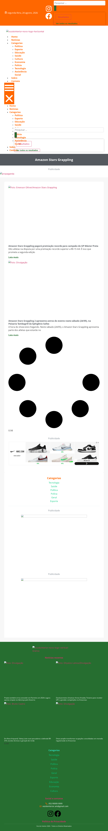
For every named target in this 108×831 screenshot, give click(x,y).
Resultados (63, 17)
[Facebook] (48, 16)
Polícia (18, 65)
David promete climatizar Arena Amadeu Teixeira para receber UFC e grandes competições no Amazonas (79, 699)
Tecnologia (20, 68)
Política (19, 46)
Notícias (15, 39)
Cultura (19, 58)
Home (14, 36)
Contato (15, 81)
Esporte (19, 49)
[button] (9, 93)
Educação (20, 52)
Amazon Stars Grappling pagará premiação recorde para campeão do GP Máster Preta (53, 246)
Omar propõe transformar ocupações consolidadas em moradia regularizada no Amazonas (79, 739)
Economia (20, 62)
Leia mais (13, 257)
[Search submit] (55, 8)
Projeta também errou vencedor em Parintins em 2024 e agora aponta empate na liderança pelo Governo (27, 699)
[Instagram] (48, 8)
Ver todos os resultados (66, 23)
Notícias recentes (54, 657)
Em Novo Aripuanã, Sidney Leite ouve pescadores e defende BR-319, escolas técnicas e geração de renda (27, 739)
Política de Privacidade (54, 821)
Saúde (18, 55)
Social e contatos (54, 798)
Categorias (17, 43)
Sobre (14, 77)
